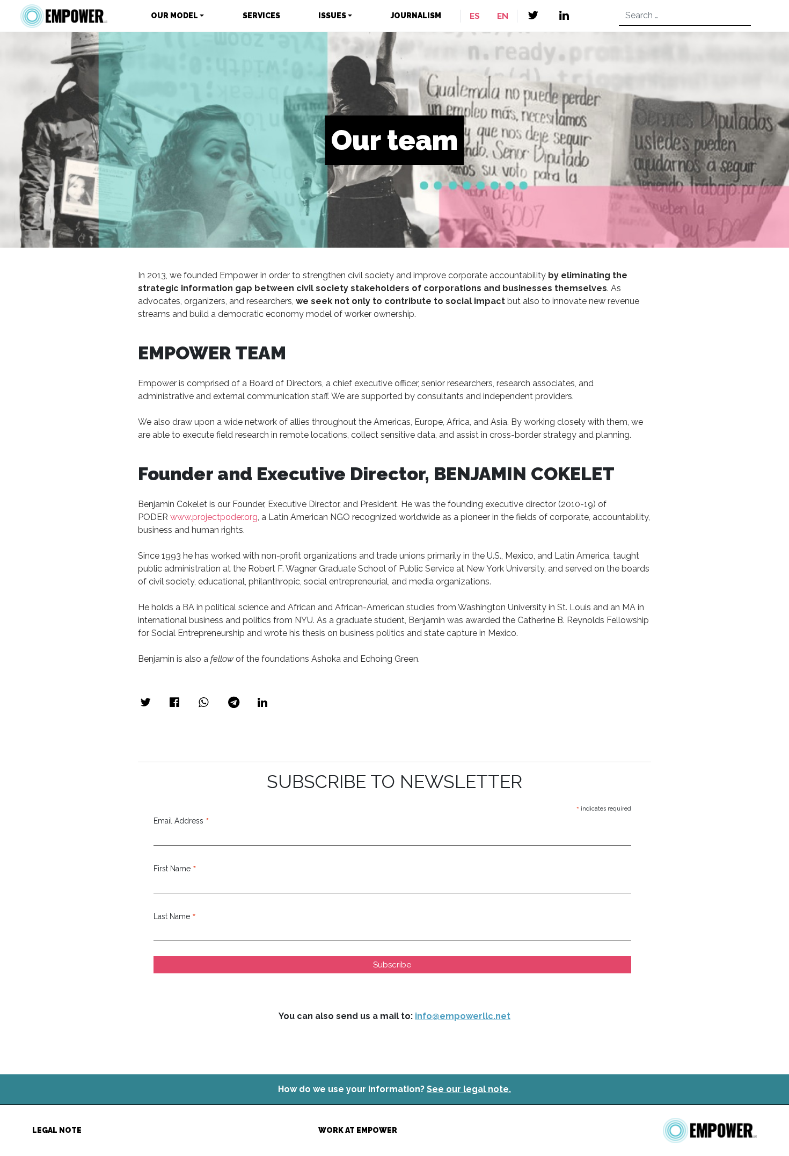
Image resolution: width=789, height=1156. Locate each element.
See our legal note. (469, 1089)
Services (261, 15)
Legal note (57, 1130)
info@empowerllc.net (462, 1016)
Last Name (175, 916)
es (475, 16)
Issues (332, 15)
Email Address (181, 820)
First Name (175, 868)
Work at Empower (357, 1130)
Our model (174, 15)
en (502, 16)
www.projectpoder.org (214, 517)
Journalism (416, 15)
